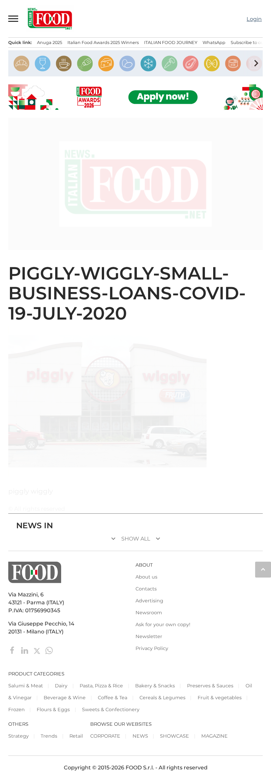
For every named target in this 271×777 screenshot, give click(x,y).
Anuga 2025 (49, 42)
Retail (76, 736)
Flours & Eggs (53, 709)
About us (146, 577)
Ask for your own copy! (163, 624)
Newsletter (149, 636)
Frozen (16, 709)
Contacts (146, 589)
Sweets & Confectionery (110, 709)
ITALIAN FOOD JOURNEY (170, 42)
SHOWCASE (174, 736)
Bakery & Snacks (155, 686)
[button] (13, 18)
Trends (49, 736)
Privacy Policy (152, 648)
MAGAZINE (214, 736)
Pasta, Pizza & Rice (101, 686)
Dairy (61, 686)
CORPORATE (105, 736)
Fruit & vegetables (220, 698)
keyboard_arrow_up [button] (263, 569)
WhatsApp (214, 42)
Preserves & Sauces (210, 686)
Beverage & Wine (65, 698)
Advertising (149, 601)
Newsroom (149, 613)
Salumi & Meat (25, 686)
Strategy (18, 736)
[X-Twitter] (37, 650)
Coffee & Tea (112, 698)
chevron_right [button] (256, 63)
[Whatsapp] (49, 650)
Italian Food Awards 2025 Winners (103, 42)
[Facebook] (13, 650)
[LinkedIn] (25, 650)
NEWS (140, 736)
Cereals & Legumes (162, 698)
